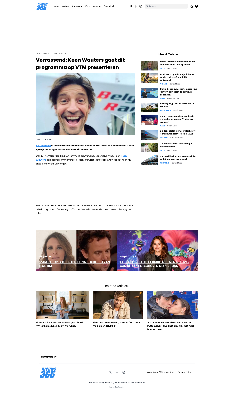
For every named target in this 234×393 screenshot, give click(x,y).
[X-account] (131, 6)
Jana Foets (47, 139)
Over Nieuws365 (155, 372)
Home (56, 6)
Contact (170, 372)
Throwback (60, 53)
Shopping (77, 6)
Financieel (109, 6)
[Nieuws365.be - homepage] (42, 6)
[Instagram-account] (140, 6)
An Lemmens (43, 145)
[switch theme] (192, 6)
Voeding (97, 6)
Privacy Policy (184, 372)
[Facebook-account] (135, 6)
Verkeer (65, 6)
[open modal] (196, 6)
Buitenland (165, 110)
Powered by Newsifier (117, 387)
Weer (87, 6)
